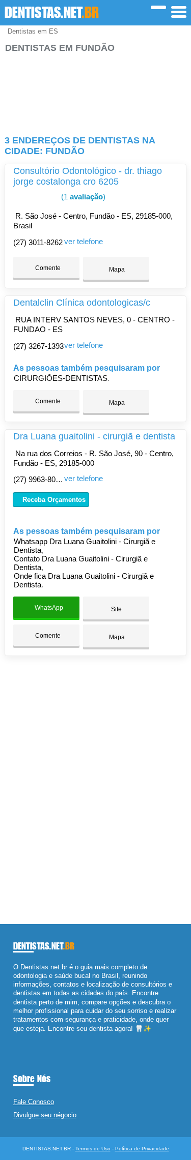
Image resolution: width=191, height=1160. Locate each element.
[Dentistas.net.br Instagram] (24, 1037)
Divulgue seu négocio (44, 1115)
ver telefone (83, 241)
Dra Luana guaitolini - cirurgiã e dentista (94, 436)
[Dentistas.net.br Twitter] (20, 1037)
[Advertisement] (95, 89)
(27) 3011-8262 (38, 242)
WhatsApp (48, 607)
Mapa (116, 269)
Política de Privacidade (142, 1148)
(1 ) (82, 196)
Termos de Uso (93, 1148)
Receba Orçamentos (53, 499)
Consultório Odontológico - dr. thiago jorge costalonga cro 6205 (87, 176)
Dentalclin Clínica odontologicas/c (81, 303)
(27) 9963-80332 (40, 479)
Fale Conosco (33, 1102)
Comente (47, 268)
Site (116, 609)
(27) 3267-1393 (38, 346)
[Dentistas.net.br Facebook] (15, 1037)
